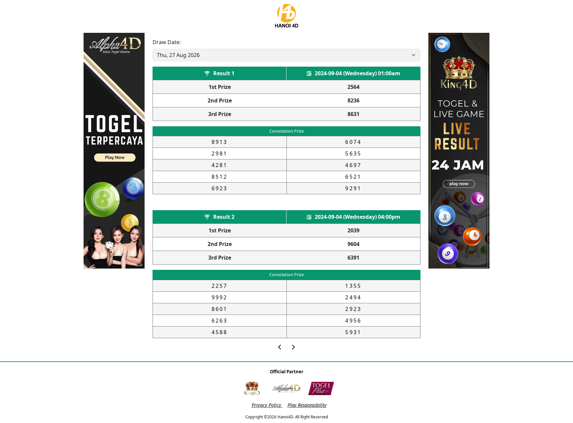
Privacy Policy (267, 405)
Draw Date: (167, 42)
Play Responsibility (307, 405)
